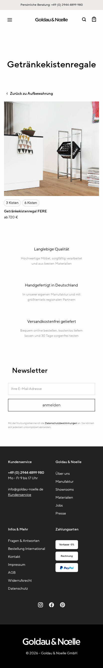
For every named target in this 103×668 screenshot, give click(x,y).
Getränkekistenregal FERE (25, 211)
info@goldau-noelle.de (25, 489)
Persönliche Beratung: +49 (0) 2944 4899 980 (51, 5)
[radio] (12, 203)
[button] (12, 19)
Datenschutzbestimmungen (61, 423)
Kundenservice (19, 494)
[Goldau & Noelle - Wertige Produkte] (51, 20)
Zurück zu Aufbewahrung (31, 93)
